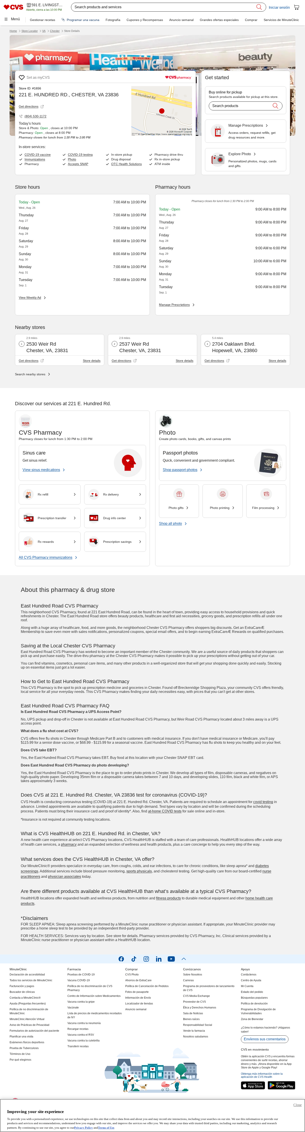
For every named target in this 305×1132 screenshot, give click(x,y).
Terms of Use (106, 1127)
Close (297, 1105)
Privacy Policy (83, 1127)
